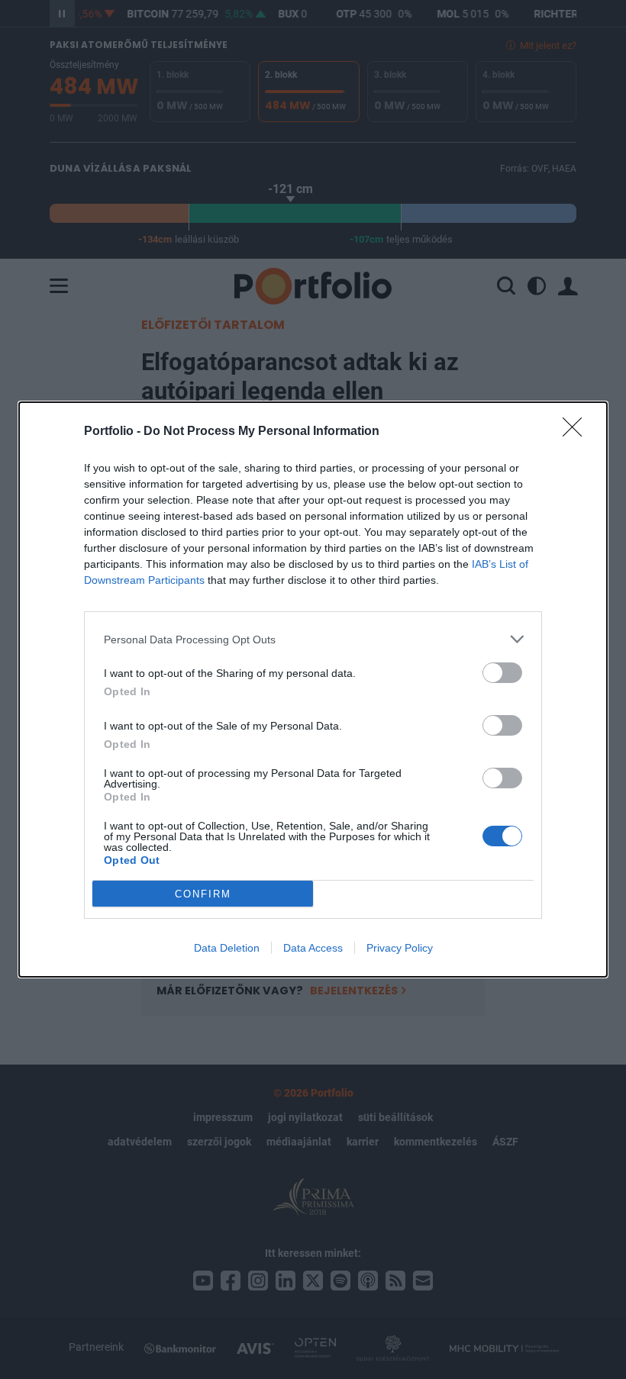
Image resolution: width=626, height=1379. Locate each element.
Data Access (313, 948)
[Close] (577, 431)
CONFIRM (203, 894)
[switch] (502, 672)
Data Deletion (227, 948)
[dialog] (313, 689)
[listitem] (313, 639)
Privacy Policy (399, 948)
